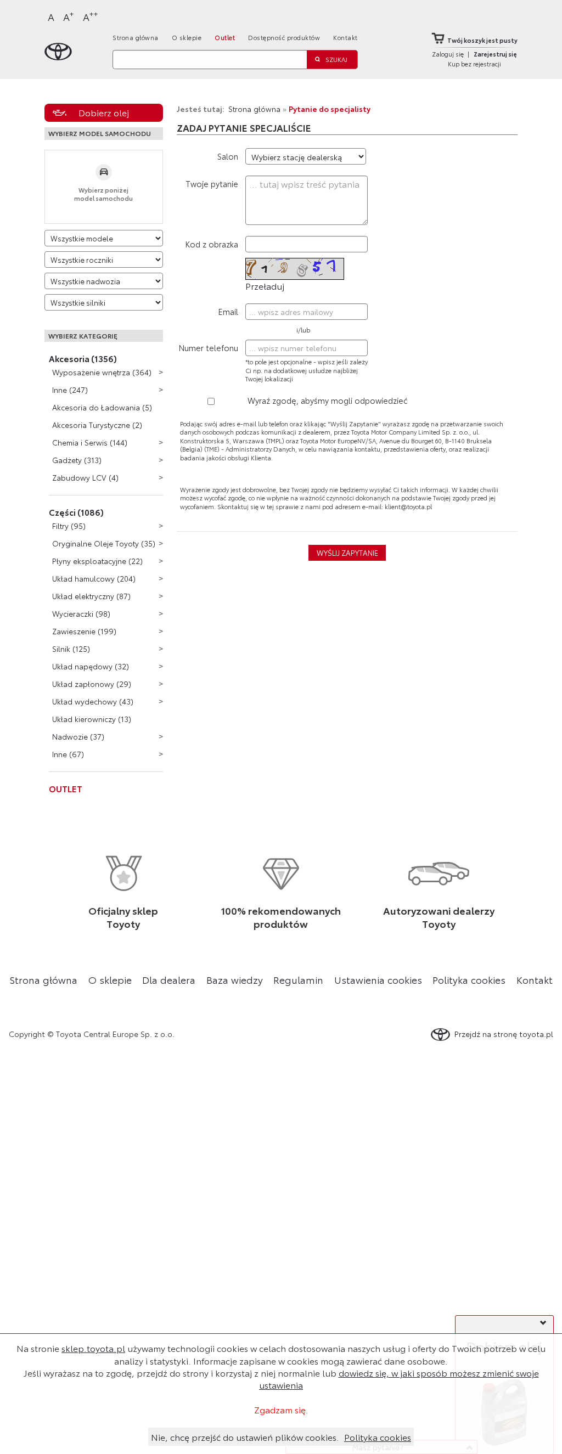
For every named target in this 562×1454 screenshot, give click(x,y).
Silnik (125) (71, 648)
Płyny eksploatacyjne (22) (97, 560)
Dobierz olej (103, 112)
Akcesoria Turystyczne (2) (97, 424)
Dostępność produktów (284, 37)
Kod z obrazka (211, 244)
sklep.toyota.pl (93, 1348)
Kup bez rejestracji (474, 63)
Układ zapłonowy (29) (91, 683)
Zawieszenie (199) (84, 630)
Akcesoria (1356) (83, 358)
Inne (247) (70, 389)
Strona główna (136, 37)
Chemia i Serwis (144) (89, 442)
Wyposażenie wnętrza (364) (101, 372)
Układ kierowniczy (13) (91, 718)
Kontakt (345, 37)
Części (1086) (76, 512)
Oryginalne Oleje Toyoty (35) (103, 543)
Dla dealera (168, 979)
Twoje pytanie (212, 183)
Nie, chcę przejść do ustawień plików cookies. (245, 1436)
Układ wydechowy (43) (92, 701)
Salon (227, 156)
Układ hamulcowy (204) (94, 578)
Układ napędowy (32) (90, 666)
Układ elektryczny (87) (91, 595)
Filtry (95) (69, 525)
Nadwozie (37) (78, 736)
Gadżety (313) (77, 459)
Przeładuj (264, 285)
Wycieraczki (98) (81, 613)
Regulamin (298, 979)
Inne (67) (68, 753)
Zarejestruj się (495, 54)
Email (228, 311)
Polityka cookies (468, 979)
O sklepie (187, 37)
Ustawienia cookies (378, 979)
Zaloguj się (448, 54)
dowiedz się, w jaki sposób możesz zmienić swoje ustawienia (399, 1378)
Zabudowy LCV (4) (85, 477)
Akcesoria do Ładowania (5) (102, 407)
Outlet (225, 37)
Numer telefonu (208, 347)
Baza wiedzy (234, 979)
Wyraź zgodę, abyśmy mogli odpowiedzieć (328, 400)
